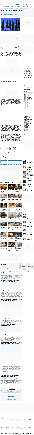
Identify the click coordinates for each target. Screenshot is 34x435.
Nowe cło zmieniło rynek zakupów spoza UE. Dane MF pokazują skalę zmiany (28, 74)
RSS (22, 433)
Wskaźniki (26, 116)
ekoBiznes (10, 267)
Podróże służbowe (24, 427)
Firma (9, 8)
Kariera (20, 433)
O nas (1, 433)
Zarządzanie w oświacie (8, 428)
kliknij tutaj (15, 399)
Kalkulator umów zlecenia (27, 99)
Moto (21, 6)
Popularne (25, 68)
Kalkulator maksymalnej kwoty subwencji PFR (27, 106)
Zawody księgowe (2, 419)
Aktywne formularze (28, 110)
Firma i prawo (25, 160)
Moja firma (5, 8)
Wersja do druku (4, 161)
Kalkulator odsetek (19, 427)
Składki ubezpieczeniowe (25, 426)
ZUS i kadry (1, 418)
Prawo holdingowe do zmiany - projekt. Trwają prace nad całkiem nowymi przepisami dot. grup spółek (28, 77)
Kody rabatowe (29, 426)
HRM (6, 420)
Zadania (1, 426)
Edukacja (28, 6)
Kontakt (24, 433)
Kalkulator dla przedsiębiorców (27, 97)
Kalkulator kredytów (26, 102)
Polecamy (24, 214)
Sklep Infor (12, 420)
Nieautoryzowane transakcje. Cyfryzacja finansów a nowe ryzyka (28, 70)
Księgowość (4, 6)
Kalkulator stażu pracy (19, 428)
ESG (7, 268)
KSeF (30, 6)
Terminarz (26, 134)
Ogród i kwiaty (29, 419)
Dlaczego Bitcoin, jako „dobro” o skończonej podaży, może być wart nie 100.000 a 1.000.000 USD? (28, 72)
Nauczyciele (7, 426)
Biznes (9, 6)
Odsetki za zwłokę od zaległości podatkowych (28, 120)
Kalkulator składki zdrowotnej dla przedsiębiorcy (28, 96)
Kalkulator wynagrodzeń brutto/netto (28, 98)
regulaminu (11, 394)
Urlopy (6, 418)
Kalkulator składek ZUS (27, 103)
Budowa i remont (30, 418)
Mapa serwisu (30, 433)
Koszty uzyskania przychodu (27, 123)
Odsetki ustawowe (24, 428)
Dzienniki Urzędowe (13, 426)
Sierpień (30, 134)
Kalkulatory (26, 94)
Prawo (15, 6)
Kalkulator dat (25, 108)
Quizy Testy (25, 130)
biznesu (6, 53)
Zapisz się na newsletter (18, 162)
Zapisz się (11, 396)
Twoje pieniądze (18, 6)
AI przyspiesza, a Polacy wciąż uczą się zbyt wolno (28, 91)
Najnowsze (28, 68)
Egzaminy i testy (7, 427)
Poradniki (13, 267)
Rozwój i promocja (2, 427)
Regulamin (17, 433)
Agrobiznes (7, 267)
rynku (12, 125)
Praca (12, 419)
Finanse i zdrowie (19, 420)
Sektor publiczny (12, 6)
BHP (6, 419)
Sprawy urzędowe (13, 418)
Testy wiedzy (7, 430)
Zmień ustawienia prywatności (12, 433)
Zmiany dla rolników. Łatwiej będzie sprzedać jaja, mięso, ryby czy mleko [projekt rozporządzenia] (28, 75)
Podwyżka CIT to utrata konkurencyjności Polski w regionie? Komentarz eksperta (28, 79)
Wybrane (31, 68)
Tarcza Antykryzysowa (3, 268)
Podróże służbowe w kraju (27, 124)
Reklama (27, 433)
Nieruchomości (24, 6)
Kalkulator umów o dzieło (27, 100)
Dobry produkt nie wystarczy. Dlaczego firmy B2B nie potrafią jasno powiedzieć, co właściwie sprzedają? (27, 83)
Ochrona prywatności (5, 433)
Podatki (4, 267)
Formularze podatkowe (30, 428)
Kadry (7, 6)
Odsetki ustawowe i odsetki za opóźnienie (27, 118)
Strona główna (2, 8)
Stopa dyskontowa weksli (27, 129)
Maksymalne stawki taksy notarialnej (27, 128)
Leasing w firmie (18, 419)
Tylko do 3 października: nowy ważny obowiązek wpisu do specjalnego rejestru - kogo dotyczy (28, 87)
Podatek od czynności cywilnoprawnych (26, 126)
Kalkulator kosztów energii (27, 101)
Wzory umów (29, 427)
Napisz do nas (12, 161)
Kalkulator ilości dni (26, 107)
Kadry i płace (1, 428)
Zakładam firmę (12, 8)
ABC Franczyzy (16, 8)
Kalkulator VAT (26, 104)
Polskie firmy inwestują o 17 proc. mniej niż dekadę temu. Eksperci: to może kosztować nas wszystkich (28, 89)
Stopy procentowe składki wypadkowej (27, 122)
